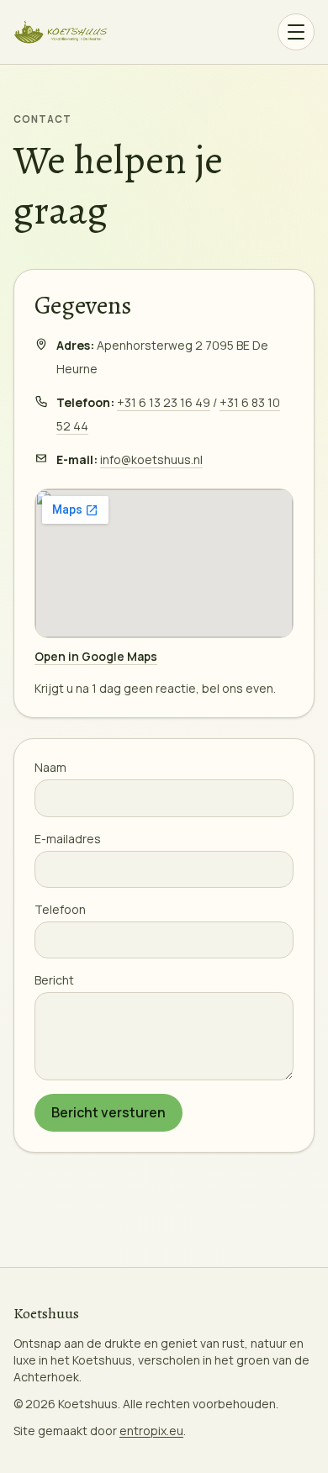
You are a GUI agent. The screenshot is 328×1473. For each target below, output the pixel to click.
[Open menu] (296, 31)
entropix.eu (151, 1431)
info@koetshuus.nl (151, 459)
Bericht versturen (108, 1112)
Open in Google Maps (95, 656)
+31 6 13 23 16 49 (163, 402)
